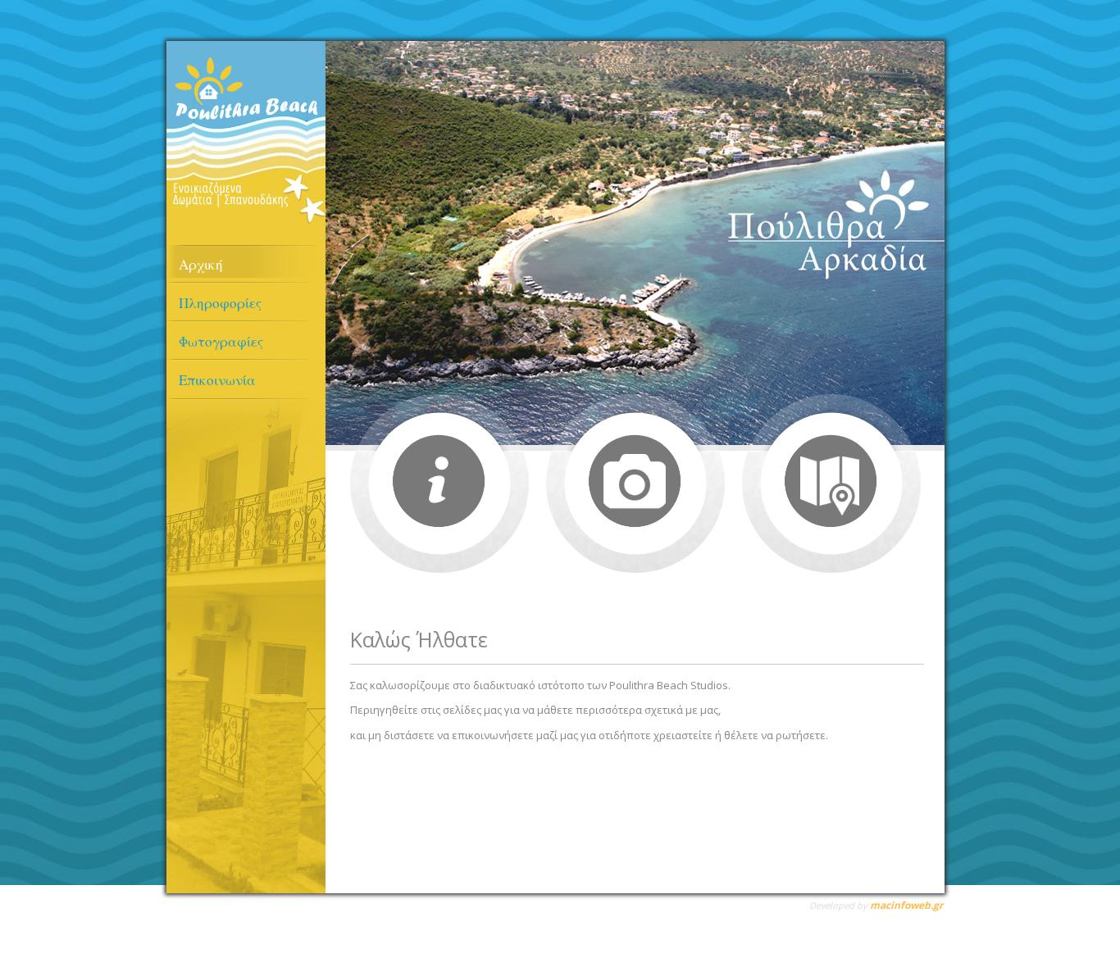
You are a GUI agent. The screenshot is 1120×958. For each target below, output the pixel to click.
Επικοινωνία (217, 379)
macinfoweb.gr (906, 905)
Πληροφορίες (220, 302)
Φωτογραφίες (221, 341)
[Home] (246, 219)
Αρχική (201, 264)
